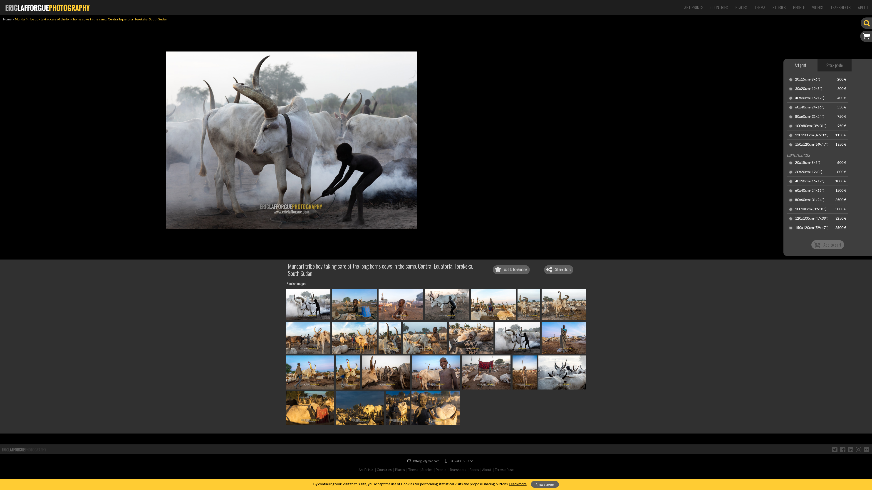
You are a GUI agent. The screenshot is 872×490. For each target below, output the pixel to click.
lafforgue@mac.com (425, 461)
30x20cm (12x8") (808, 89)
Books (474, 470)
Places (741, 7)
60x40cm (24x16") (809, 107)
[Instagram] (858, 449)
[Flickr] (866, 449)
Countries (719, 7)
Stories (779, 7)
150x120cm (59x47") (811, 144)
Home (7, 19)
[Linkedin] (850, 449)
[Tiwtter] (834, 449)
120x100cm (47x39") (811, 135)
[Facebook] (842, 449)
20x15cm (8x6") (807, 79)
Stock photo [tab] (834, 65)
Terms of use (504, 470)
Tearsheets (840, 7)
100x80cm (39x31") (810, 126)
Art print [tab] (800, 65)
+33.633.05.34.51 (461, 461)
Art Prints (693, 7)
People (799, 7)
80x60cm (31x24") (809, 116)
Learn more (518, 484)
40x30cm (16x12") (809, 98)
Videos (817, 7)
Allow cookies (545, 484)
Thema (759, 7)
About (863, 7)
